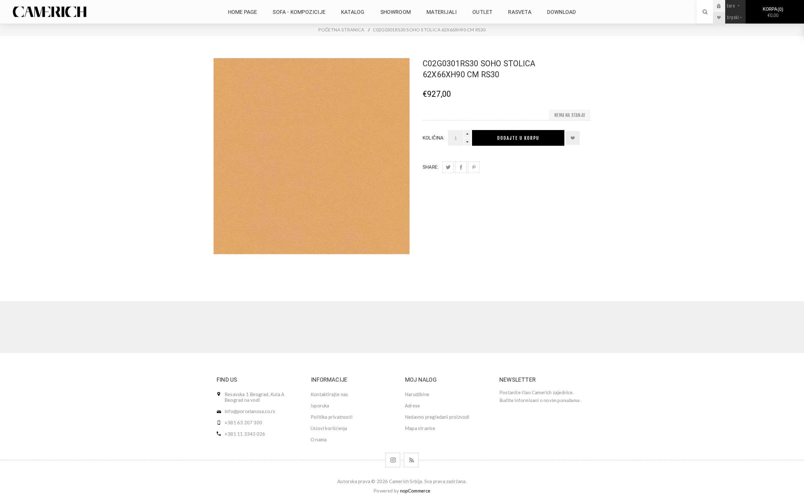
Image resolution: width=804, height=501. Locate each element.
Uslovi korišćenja (329, 428)
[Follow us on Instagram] (392, 460)
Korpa (772, 12)
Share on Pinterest (474, 167)
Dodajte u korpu (518, 138)
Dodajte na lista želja (573, 138)
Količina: (434, 138)
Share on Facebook (461, 167)
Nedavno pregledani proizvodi (437, 417)
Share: (430, 167)
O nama (319, 439)
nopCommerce (415, 490)
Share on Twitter (448, 167)
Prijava (723, 6)
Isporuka (320, 405)
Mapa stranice (420, 428)
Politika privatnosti (331, 417)
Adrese (412, 405)
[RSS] (411, 460)
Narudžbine (417, 394)
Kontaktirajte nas (329, 394)
